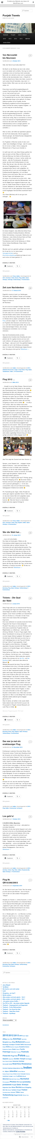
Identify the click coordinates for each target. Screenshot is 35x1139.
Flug (20, 278)
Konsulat (23, 1074)
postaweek (7, 1084)
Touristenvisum (6, 1092)
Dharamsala (27, 1044)
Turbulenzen (6, 371)
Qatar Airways (15, 588)
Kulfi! (4, 991)
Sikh (4, 1090)
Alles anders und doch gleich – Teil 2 (14, 997)
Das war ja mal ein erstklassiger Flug (12, 743)
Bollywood (20, 1041)
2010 (4, 38)
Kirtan (15, 1074)
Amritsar (8, 278)
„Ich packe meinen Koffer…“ (11, 1001)
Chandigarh (12, 1044)
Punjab (14, 1085)
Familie (22, 1049)
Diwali (4, 1047)
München (6, 1079)
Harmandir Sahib (7, 1064)
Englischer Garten (7, 1049)
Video (11, 371)
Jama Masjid (6, 985)
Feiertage (6, 1051)
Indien (18, 276)
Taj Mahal (5, 987)
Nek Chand (17, 1079)
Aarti (24, 1035)
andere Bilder (6, 42)
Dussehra (22, 1047)
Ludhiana (19, 1076)
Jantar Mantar (21, 1071)
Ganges (27, 1056)
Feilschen (13, 1052)
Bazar (10, 1042)
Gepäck (20, 522)
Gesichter (11, 1059)
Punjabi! (13, 35)
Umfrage (10, 279)
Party (4, 321)
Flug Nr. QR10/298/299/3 (10, 881)
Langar (11, 1076)
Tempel (19, 1090)
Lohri (14, 1076)
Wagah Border (18, 1095)
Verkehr (13, 1092)
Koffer (18, 1074)
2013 (15, 38)
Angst (16, 370)
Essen (16, 278)
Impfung (10, 1068)
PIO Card (20, 1082)
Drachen (12, 1047)
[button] (17, 214)
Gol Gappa (29, 1059)
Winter (24, 1095)
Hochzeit (5, 1068)
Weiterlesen (25, 349)
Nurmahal (24, 1078)
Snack (9, 1090)
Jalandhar (13, 1071)
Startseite (5, 35)
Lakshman (5, 1076)
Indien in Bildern (22, 35)
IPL (3, 1071)
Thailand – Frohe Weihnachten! (12, 1007)
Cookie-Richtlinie (20, 1131)
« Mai (8, 1120)
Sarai (23, 1087)
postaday (27, 1081)
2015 (21, 38)
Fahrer (18, 1049)
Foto (16, 1056)
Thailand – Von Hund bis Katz (12, 1009)
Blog (13, 1042)
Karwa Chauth (6, 1074)
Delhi (22, 1044)
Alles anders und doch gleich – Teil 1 (14, 999)
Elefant (27, 1047)
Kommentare (25, 279)
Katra (11, 1074)
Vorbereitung (16, 279)
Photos (13, 1081)
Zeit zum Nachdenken (13, 287)
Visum (22, 1092)
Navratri (11, 1079)
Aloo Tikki (10, 1039)
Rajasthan (5, 1087)
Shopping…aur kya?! (9, 993)
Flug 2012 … (9, 379)
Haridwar (21, 1061)
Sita (6, 1090)
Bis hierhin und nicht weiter (11, 989)
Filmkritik (6, 1055)
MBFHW (27, 38)
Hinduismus (26, 1064)
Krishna (28, 1074)
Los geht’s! (8, 816)
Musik (24, 1076)
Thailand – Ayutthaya (9, 1013)
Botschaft (27, 1042)
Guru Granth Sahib (7, 1061)
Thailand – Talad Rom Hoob (11, 1011)
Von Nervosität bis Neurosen (10, 56)
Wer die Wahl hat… (12, 532)
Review (19, 1087)
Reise (13, 1087)
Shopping (28, 1087)
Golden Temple (19, 1058)
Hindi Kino (16, 1063)
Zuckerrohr (5, 1097)
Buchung (5, 588)
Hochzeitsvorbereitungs (9, 255)
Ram (10, 1087)
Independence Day (18, 1068)
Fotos (14, 276)
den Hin (22, 658)
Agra (27, 1036)
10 (30, 288)
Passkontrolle (26, 870)
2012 (10, 38)
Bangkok (6, 1042)
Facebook (6, 1025)
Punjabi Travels (11, 15)
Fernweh (19, 1052)
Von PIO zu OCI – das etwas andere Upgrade (16, 1003)
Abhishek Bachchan (8, 370)
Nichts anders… (7, 995)
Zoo (28, 1095)
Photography (6, 1082)
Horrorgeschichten (8, 253)
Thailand (24, 1090)
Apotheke (24, 1039)
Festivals (25, 1051)
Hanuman (15, 1061)
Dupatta (17, 1047)
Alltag (5, 1039)
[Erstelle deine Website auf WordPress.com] (17, 2)
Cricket (17, 1044)
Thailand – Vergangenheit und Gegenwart (15, 1005)
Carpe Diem (21, 370)
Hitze (16, 870)
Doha (12, 278)
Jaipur (7, 1071)
